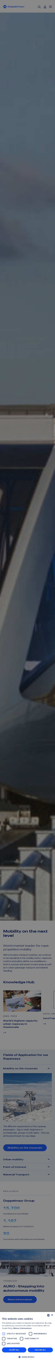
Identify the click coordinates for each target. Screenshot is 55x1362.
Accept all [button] (14, 1350)
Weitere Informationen (22, 1328)
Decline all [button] (40, 1350)
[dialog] (27, 1337)
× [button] (52, 1315)
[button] (27, 1357)
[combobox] (48, 1315)
